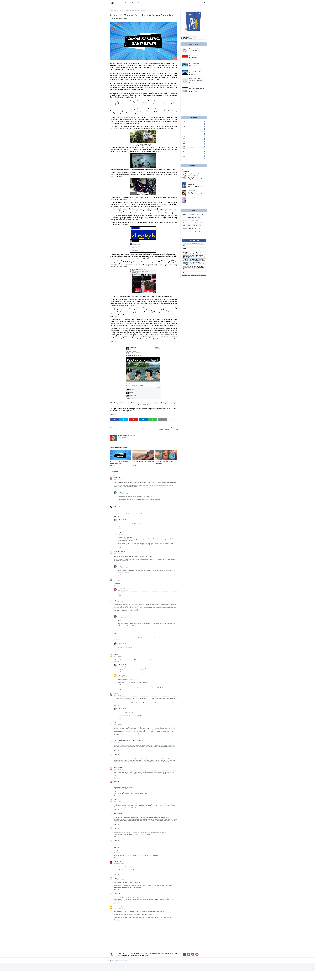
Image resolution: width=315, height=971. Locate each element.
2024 (194, 126)
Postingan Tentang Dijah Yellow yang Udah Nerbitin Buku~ (196, 80)
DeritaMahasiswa (194, 220)
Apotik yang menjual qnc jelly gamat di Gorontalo (128, 740)
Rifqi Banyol (117, 861)
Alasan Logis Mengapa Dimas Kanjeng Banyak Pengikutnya (120, 462)
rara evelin (117, 477)
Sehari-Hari (197, 228)
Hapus (119, 489)
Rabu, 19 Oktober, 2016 (118, 895)
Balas (115, 489)
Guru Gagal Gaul (187, 225)
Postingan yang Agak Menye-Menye (195, 72)
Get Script (189, 275)
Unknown (116, 754)
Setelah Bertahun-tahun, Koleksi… (193, 249)
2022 (194, 131)
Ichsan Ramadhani (119, 551)
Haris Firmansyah (119, 506)
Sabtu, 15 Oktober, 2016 (118, 801)
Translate (192, 38)
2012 (194, 156)
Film (201, 222)
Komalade (117, 579)
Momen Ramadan (197, 225)
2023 (194, 129)
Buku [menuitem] (126, 3)
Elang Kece (117, 851)
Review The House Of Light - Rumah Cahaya (192, 263)
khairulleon (117, 781)
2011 (194, 158)
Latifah (116, 694)
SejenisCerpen (186, 231)
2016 (194, 146)
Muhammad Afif (118, 768)
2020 (194, 136)
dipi (115, 722)
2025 (194, 124)
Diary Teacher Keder (193, 183)
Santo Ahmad (118, 907)
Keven (115, 600)
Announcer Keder (192, 198)
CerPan (199, 217)
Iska (115, 633)
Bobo (198, 214)
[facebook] (184, 954)
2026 (194, 121)
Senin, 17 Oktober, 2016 (118, 842)
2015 (194, 148)
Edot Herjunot (114, 18)
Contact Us (204, 960)
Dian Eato (116, 828)
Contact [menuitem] (140, 3)
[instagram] (192, 954)
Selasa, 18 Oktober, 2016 (123, 493)
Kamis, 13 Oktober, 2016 (118, 580)
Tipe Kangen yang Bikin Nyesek (164, 461)
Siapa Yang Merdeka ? (195, 56)
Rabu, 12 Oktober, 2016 (118, 479)
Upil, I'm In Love (193, 48)
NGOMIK (191, 228)
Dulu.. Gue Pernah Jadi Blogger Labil (195, 64)
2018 (194, 141)
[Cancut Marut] (185, 193)
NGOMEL (185, 228)
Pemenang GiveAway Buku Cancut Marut (196, 89)
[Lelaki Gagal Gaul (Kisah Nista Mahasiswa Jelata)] (185, 176)
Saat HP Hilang (189, 253)
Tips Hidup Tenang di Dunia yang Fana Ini (143, 462)
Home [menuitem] (121, 3)
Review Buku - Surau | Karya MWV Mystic (193, 244)
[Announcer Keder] (185, 200)
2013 (194, 153)
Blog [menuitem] (133, 3)
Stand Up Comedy (196, 231)
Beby (115, 878)
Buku (202, 214)
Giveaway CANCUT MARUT (192, 267)
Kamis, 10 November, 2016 (123, 534)
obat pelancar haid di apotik (121, 745)
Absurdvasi (116, 10)
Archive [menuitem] (146, 3)
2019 (194, 138)
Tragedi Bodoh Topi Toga (188, 273)
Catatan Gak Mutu (192, 217)
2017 (194, 143)
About (198, 960)
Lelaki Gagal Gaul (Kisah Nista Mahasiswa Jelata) (196, 174)
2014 (194, 151)
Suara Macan (117, 654)
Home (194, 960)
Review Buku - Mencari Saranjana (190, 260)
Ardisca (116, 799)
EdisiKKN (196, 222)
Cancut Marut (191, 190)
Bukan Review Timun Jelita (191, 247)
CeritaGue (185, 220)
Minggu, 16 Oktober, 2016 (119, 829)
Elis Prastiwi (121, 533)
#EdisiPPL (185, 214)
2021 (194, 134)
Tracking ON (198, 275)
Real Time (193, 275)
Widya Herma (118, 813)
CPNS (184, 217)
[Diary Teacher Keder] (193, 31)
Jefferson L (117, 893)
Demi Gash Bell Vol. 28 (190, 271)
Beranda (111, 10)
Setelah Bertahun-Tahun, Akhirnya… (196, 256)
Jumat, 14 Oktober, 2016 (118, 724)
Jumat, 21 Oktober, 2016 (122, 676)
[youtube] (197, 954)
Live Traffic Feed (194, 240)
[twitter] (188, 954)
